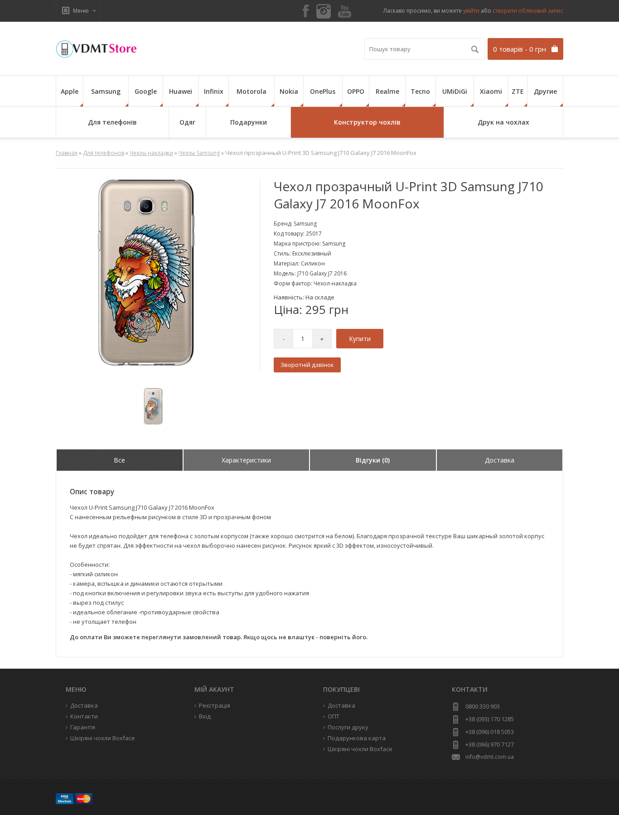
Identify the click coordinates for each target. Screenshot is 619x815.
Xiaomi (491, 91)
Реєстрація (214, 705)
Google (146, 91)
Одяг (187, 122)
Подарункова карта (357, 738)
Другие (545, 91)
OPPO (355, 91)
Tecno (420, 91)
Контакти (84, 716)
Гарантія (82, 727)
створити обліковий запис (528, 10)
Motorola (251, 91)
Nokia (289, 91)
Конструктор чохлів (367, 122)
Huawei (180, 91)
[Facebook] (306, 12)
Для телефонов (103, 153)
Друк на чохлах (503, 122)
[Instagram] (323, 11)
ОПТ (333, 716)
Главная (66, 153)
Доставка (341, 705)
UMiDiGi (454, 91)
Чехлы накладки (151, 153)
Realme (387, 91)
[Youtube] (344, 12)
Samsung (106, 91)
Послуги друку (348, 727)
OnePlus (322, 91)
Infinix (213, 91)
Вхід (205, 716)
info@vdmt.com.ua (489, 757)
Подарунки (248, 122)
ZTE (518, 91)
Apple (69, 91)
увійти (471, 10)
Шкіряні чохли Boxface (360, 749)
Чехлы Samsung (199, 153)
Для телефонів (112, 122)
